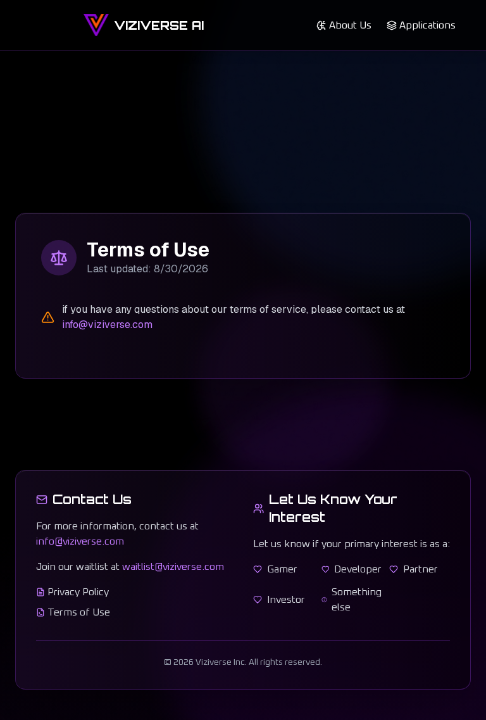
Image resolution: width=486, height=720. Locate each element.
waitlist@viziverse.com (173, 567)
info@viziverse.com (107, 324)
